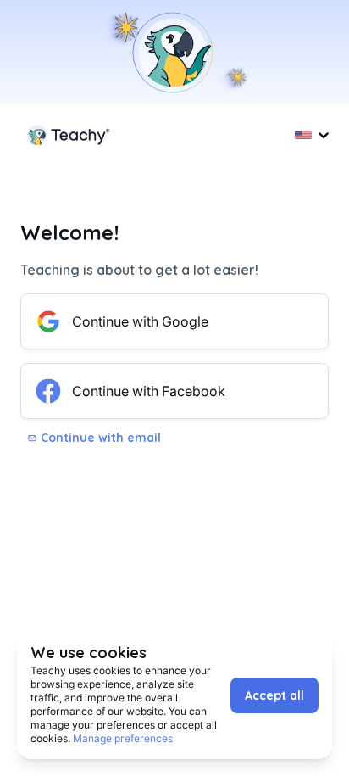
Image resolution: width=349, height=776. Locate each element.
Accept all (274, 695)
